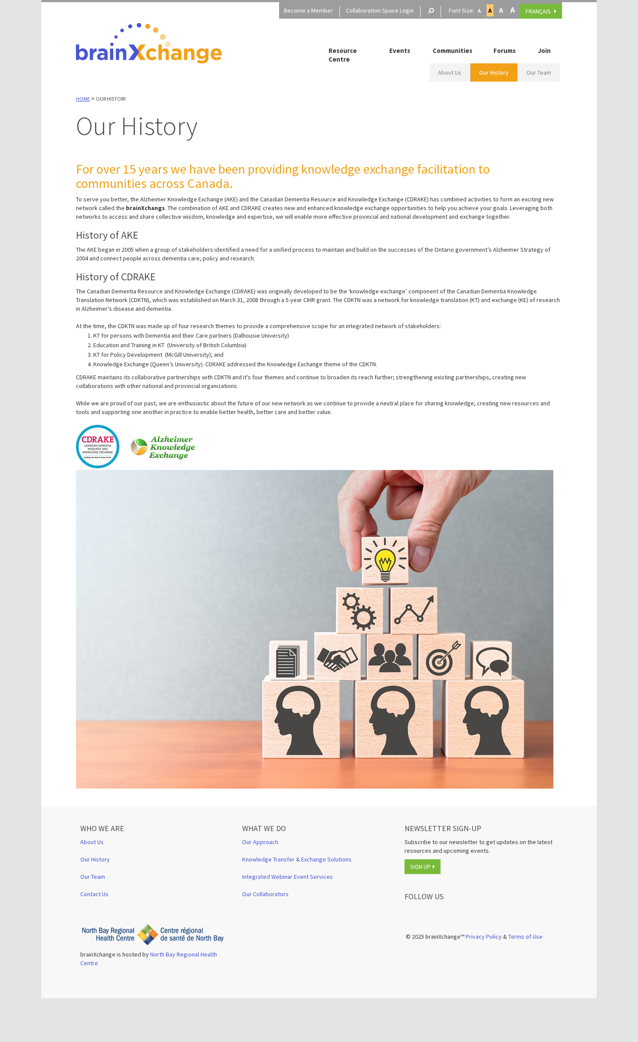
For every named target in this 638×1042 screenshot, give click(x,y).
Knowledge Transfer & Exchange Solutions (297, 859)
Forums (504, 50)
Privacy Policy (484, 936)
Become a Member (308, 10)
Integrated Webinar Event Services (287, 877)
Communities (452, 50)
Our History (494, 72)
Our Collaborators (265, 894)
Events (399, 50)
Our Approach (260, 842)
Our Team (538, 72)
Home (83, 98)
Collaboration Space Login (380, 10)
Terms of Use (526, 936)
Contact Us (94, 894)
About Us (449, 72)
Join (544, 50)
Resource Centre (343, 54)
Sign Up (420, 867)
